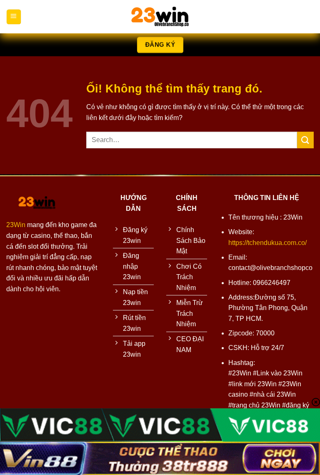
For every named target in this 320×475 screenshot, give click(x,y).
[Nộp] (305, 140)
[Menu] (13, 16)
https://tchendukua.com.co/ (267, 242)
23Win (15, 224)
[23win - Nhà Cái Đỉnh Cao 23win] (160, 17)
